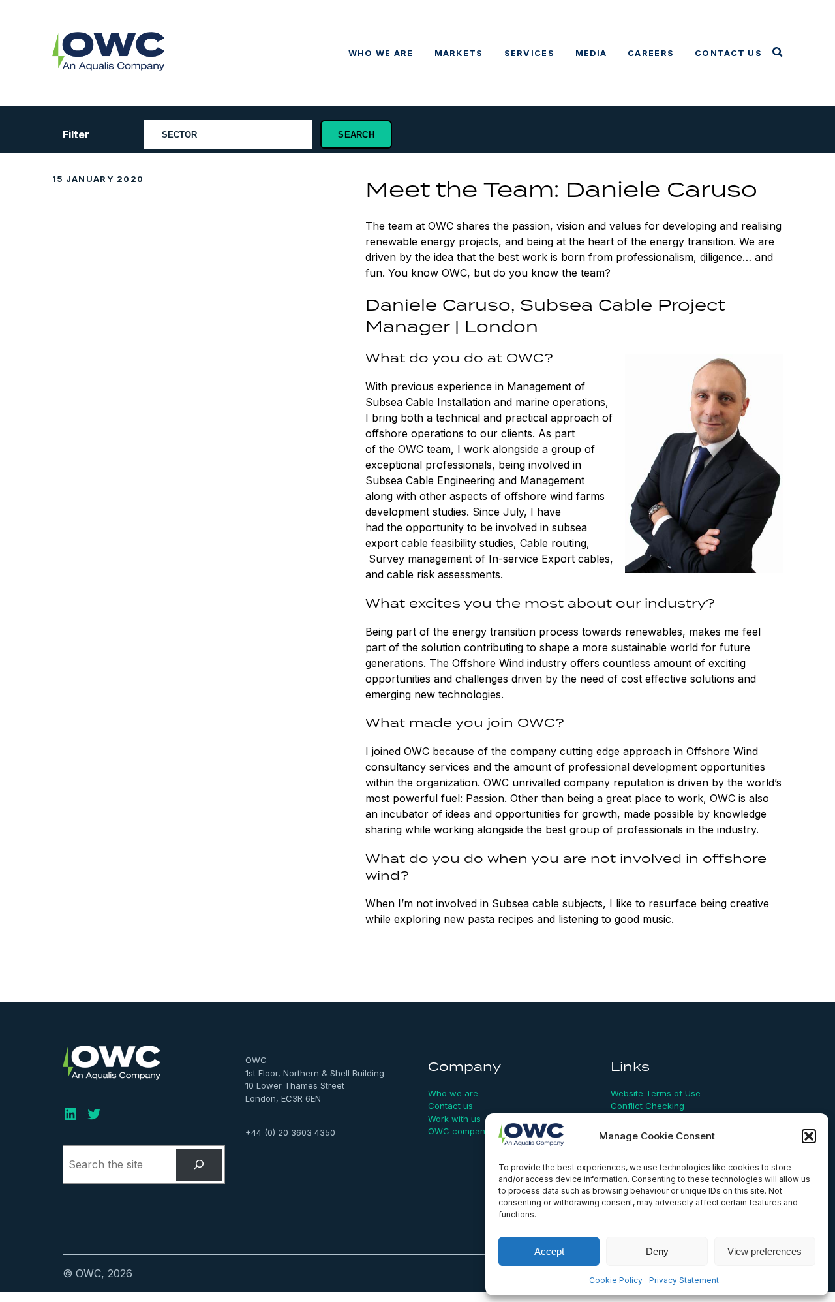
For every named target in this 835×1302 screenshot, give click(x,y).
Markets (458, 53)
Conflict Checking (647, 1105)
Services (529, 53)
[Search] (199, 1165)
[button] (808, 1136)
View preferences (764, 1251)
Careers (651, 53)
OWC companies (462, 1131)
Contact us (728, 53)
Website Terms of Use (656, 1093)
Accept (549, 1251)
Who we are (381, 53)
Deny (657, 1251)
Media (591, 53)
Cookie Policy (616, 1280)
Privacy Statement (684, 1280)
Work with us (454, 1118)
